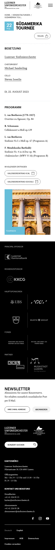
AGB (21, 538)
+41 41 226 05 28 (12, 509)
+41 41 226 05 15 (12, 497)
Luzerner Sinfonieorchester (20, 57)
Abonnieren (41, 409)
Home (7, 15)
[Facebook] (33, 518)
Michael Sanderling (16, 68)
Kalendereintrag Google (21, 182)
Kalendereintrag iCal (19, 173)
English (20, 530)
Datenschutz (33, 538)
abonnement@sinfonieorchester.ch (20, 512)
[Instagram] (40, 518)
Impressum (10, 538)
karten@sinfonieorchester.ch (17, 500)
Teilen (40, 36)
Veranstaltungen (21, 15)
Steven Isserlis (13, 79)
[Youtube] (47, 518)
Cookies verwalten (13, 544)
